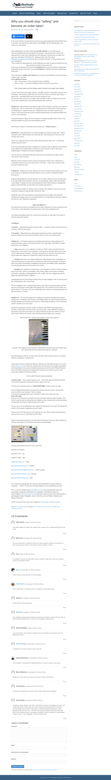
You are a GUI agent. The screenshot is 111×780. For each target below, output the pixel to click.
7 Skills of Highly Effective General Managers (86, 34)
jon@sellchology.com (17, 462)
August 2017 (77, 96)
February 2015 (78, 123)
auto (34, 506)
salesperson (14, 508)
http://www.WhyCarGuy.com (19, 478)
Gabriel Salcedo (78, 69)
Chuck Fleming (21, 644)
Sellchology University (37, 490)
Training (76, 172)
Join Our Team (85, 13)
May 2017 (77, 99)
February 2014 (78, 140)
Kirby (75, 73)
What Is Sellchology (27, 13)
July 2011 (76, 145)
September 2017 (78, 94)
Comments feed (78, 188)
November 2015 (78, 111)
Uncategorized (78, 174)
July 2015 (76, 118)
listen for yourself (21, 366)
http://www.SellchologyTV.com (20, 474)
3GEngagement (67, 777)
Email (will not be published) (20, 752)
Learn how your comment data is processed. (45, 769)
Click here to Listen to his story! (21, 59)
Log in (76, 183)
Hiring (75, 157)
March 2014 (77, 138)
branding (38, 506)
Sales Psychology (21, 506)
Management (77, 164)
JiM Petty (19, 612)
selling (20, 508)
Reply (64, 533)
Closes (76, 154)
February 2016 (78, 106)
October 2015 (78, 113)
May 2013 (77, 143)
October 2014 (78, 131)
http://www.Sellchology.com (19, 466)
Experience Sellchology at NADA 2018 (84, 37)
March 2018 (77, 89)
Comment (14, 726)
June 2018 (77, 86)
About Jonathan (49, 13)
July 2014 (76, 133)
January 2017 (78, 101)
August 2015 (77, 116)
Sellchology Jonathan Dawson (50, 502)
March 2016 (77, 104)
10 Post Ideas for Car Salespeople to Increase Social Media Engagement (85, 56)
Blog (38, 13)
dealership (47, 506)
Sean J (18, 570)
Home (15, 13)
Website (13, 759)
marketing (53, 506)
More (95, 13)
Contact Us (73, 13)
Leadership (77, 159)
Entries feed (77, 186)
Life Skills (76, 162)
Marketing (77, 167)
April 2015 (77, 121)
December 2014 (78, 126)
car (43, 506)
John (75, 65)
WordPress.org (78, 191)
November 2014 (78, 128)
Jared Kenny (20, 584)
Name (13, 745)
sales (58, 506)
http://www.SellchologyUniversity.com (22, 470)
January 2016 (78, 108)
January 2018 (78, 91)
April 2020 (77, 84)
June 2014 (77, 135)
